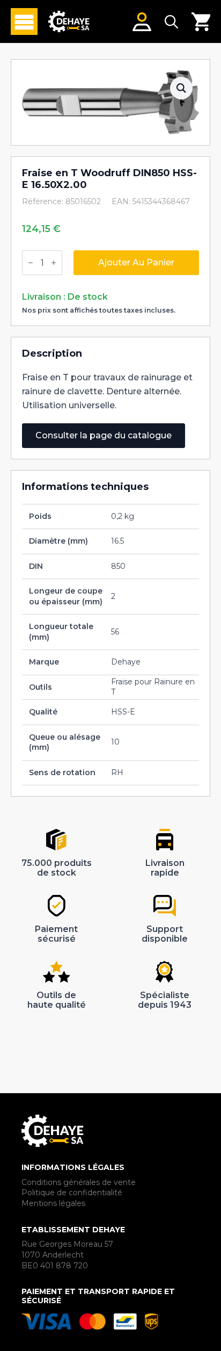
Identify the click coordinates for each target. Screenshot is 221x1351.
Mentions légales (53, 1203)
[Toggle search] (171, 22)
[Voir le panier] (200, 21)
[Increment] (54, 263)
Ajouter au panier (136, 262)
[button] (181, 88)
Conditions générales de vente (78, 1182)
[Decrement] (30, 263)
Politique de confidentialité (71, 1192)
